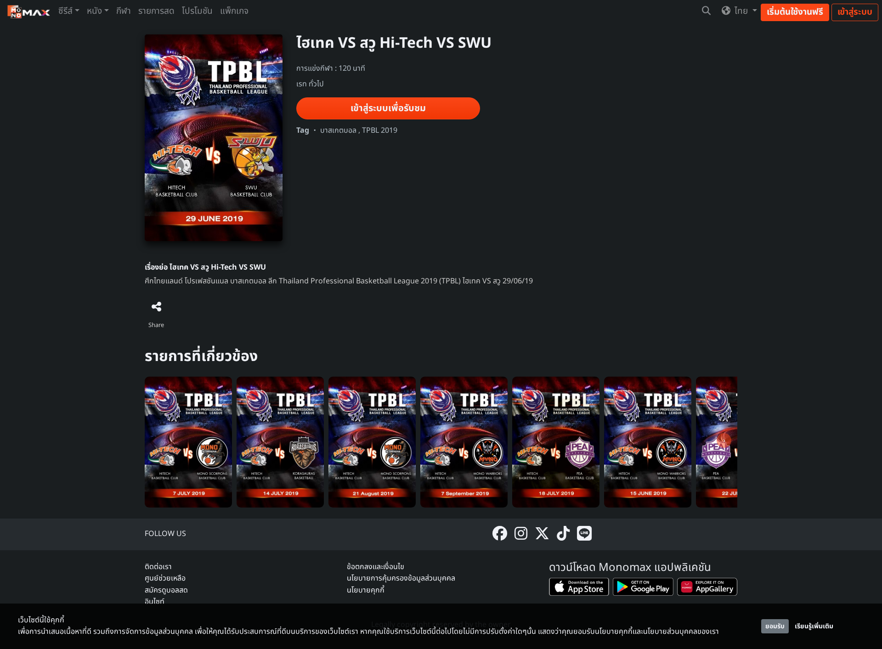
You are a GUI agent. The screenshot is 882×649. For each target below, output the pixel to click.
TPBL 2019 (379, 130)
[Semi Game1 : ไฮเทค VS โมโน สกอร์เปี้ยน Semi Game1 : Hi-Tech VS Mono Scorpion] (372, 441)
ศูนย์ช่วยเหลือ (165, 578)
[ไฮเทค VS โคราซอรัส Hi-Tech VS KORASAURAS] (280, 441)
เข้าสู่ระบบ (854, 12)
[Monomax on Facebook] (499, 534)
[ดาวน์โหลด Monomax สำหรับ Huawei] (707, 588)
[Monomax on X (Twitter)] (542, 534)
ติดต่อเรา (158, 566)
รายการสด (156, 11)
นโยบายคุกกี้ (365, 590)
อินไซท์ (154, 601)
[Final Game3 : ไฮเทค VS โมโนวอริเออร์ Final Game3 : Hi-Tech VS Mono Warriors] (464, 441)
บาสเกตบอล (338, 130)
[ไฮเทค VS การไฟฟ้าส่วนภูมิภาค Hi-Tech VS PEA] (555, 441)
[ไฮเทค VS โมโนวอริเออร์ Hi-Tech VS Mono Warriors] (647, 441)
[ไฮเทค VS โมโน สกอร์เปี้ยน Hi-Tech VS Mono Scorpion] (188, 441)
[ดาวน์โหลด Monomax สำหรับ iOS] (579, 588)
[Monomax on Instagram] (520, 534)
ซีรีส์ (65, 11)
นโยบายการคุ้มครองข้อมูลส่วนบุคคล (401, 578)
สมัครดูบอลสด (166, 590)
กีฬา (123, 11)
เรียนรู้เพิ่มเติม (814, 626)
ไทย (741, 11)
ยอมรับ (775, 626)
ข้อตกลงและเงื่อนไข (375, 566)
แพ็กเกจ (234, 11)
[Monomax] (29, 12)
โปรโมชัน (197, 11)
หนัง (94, 11)
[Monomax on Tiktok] (563, 534)
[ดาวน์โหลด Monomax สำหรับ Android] (643, 588)
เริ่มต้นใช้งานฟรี (795, 12)
